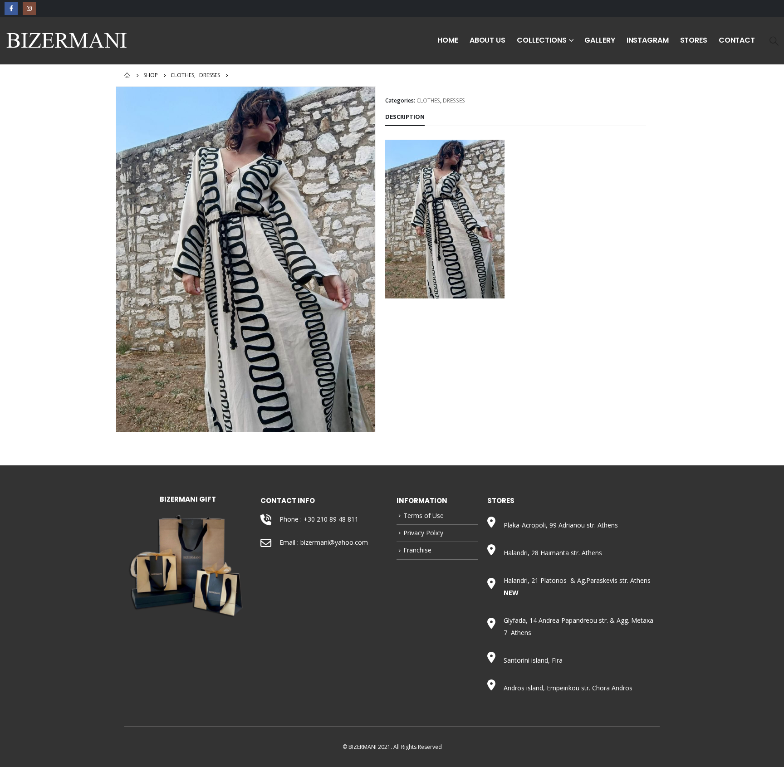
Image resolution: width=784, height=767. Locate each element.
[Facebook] (11, 8)
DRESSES (454, 100)
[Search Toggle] (774, 40)
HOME (447, 40)
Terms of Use (423, 515)
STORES (693, 40)
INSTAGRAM (648, 40)
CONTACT (737, 40)
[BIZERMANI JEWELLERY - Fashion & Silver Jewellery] (67, 40)
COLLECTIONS (542, 40)
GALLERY (599, 40)
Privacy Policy (423, 532)
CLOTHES (428, 100)
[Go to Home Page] (127, 75)
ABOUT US (487, 40)
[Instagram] (29, 8)
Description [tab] (405, 116)
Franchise (417, 550)
